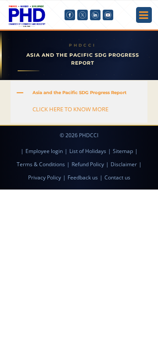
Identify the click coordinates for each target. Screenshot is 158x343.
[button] (79, 92)
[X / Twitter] (82, 15)
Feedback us (83, 177)
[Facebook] (70, 15)
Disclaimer (124, 164)
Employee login (44, 151)
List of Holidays (87, 151)
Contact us (117, 177)
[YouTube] (108, 15)
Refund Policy (88, 164)
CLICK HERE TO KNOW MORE (70, 109)
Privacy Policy (44, 177)
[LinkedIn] (95, 15)
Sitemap (123, 151)
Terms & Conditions (41, 164)
